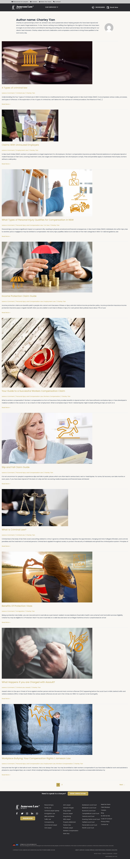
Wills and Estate (49, 816)
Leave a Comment (8, 93)
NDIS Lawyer (67, 819)
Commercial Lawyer (50, 825)
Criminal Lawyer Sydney (51, 811)
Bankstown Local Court (89, 805)
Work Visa (66, 833)
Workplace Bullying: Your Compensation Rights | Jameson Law (36, 758)
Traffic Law (47, 819)
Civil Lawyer (48, 828)
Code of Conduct (106, 819)
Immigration (20, 611)
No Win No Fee (105, 816)
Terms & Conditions (107, 853)
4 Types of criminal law (14, 87)
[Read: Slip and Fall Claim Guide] (47, 438)
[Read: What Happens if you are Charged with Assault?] (47, 653)
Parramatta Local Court (89, 825)
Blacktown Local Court (89, 808)
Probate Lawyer (68, 828)
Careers (103, 810)
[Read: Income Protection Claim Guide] (47, 267)
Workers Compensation (52, 396)
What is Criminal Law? (14, 529)
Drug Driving (67, 816)
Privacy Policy (105, 821)
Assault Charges (68, 808)
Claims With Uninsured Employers (20, 144)
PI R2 (116, 856)
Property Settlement (69, 822)
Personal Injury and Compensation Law (29, 225)
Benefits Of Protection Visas (17, 605)
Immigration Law (49, 813)
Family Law (47, 808)
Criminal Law (20, 93)
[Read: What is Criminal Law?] (35, 508)
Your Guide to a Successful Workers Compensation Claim (33, 391)
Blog (102, 813)
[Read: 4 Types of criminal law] (47, 63)
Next (122, 785)
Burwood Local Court (88, 811)
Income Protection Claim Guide (19, 296)
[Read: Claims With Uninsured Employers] (30, 125)
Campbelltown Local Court (90, 813)
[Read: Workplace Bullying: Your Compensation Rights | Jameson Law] (47, 729)
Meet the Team (105, 804)
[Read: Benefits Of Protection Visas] (47, 577)
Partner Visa (67, 825)
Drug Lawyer (67, 811)
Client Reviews (105, 807)
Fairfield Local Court (88, 822)
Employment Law (22, 150)
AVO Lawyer (67, 805)
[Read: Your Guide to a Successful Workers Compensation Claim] (43, 353)
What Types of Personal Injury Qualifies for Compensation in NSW (38, 219)
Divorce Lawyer (68, 813)
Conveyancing (49, 822)
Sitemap (115, 853)
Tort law (46, 225)
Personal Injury (49, 805)
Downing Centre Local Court (91, 819)
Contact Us (104, 824)
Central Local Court (88, 816)
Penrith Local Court (88, 828)
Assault (27, 687)
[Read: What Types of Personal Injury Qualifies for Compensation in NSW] (47, 193)
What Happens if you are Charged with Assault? (28, 682)
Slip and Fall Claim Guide (15, 467)
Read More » (6, 104)
